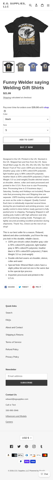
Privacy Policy (12, 357)
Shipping (7, 97)
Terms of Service (13, 342)
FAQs (8, 320)
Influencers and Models (16, 416)
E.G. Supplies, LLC (14, 5)
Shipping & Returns (14, 334)
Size (5, 125)
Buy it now (26, 147)
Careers (9, 422)
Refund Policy (12, 349)
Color (5, 114)
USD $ (25, 438)
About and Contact (14, 327)
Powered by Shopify (37, 471)
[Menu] (48, 5)
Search (9, 313)
